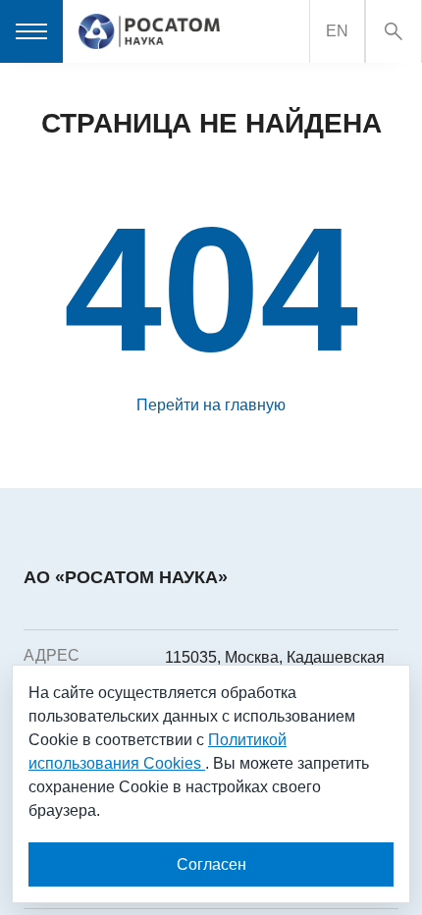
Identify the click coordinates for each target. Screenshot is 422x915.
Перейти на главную (211, 405)
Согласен (211, 864)
